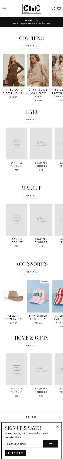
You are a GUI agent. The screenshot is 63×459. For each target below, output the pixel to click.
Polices (31, 417)
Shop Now (15, 453)
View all (31, 46)
